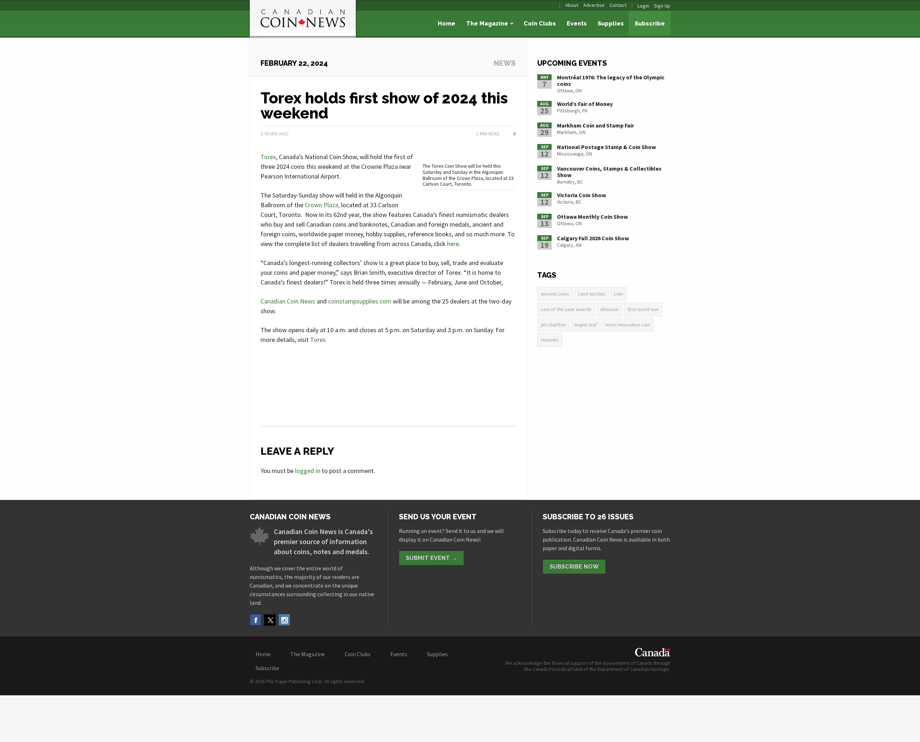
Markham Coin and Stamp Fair (595, 125)
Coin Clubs (540, 23)
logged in (307, 471)
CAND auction (591, 294)
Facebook (255, 620)
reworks (550, 340)
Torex (268, 157)
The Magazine (487, 23)
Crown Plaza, (322, 205)
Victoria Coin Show (581, 195)
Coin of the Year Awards (566, 309)
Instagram (284, 620)
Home (446, 23)
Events (577, 23)
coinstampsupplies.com (359, 301)
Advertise (593, 5)
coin (618, 294)
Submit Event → (431, 558)
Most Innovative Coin (628, 324)
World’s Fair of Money (585, 103)
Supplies (611, 23)
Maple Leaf (585, 324)
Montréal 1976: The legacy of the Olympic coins (610, 80)
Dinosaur (609, 309)
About (571, 5)
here (453, 244)
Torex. (318, 339)
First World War (643, 309)
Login (643, 6)
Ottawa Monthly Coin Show (592, 216)
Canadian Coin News (288, 301)
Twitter (270, 620)
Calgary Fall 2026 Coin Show (593, 238)
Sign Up (662, 6)
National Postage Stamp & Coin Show (606, 146)
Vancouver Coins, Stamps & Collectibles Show (609, 171)
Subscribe (650, 23)
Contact (618, 5)
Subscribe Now (574, 566)
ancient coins (555, 294)
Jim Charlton (553, 324)
